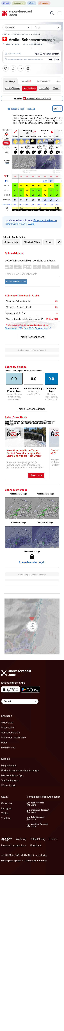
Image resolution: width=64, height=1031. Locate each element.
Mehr (7, 164)
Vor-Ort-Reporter (10, 780)
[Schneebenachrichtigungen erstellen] (13, 68)
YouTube (6, 818)
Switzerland (21, 34)
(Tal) (44, 88)
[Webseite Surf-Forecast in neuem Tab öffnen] (6, 3)
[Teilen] (20, 68)
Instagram (6, 808)
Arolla (36, 34)
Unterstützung (37, 839)
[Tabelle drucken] (28, 68)
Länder (5, 34)
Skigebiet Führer (32, 242)
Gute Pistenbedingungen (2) (37, 328)
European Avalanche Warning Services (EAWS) (31, 222)
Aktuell (24, 81)
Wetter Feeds (8, 785)
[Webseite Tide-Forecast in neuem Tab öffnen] (31, 3)
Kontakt (53, 839)
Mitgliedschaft (8, 765)
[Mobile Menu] (59, 13)
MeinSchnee (8, 747)
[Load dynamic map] (32, 626)
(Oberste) (12, 88)
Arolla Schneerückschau (32, 409)
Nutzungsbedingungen (11, 860)
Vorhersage (10, 81)
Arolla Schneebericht (32, 337)
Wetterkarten (8, 727)
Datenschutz (30, 860)
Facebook (6, 803)
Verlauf (49, 242)
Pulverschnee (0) (13, 328)
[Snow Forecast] (16, 13)
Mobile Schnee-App (12, 775)
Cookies (43, 860)
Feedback (35, 845)
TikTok (5, 813)
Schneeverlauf (43, 81)
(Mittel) (29, 88)
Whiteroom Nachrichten (14, 737)
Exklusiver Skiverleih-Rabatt (38, 98)
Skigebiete (7, 722)
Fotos (4, 742)
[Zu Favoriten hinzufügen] (5, 68)
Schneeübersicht (10, 732)
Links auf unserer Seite (14, 845)
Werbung (21, 839)
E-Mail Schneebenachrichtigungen (20, 770)
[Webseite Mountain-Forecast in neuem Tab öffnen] (19, 3)
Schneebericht (11, 242)
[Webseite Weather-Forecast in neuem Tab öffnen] (44, 3)
